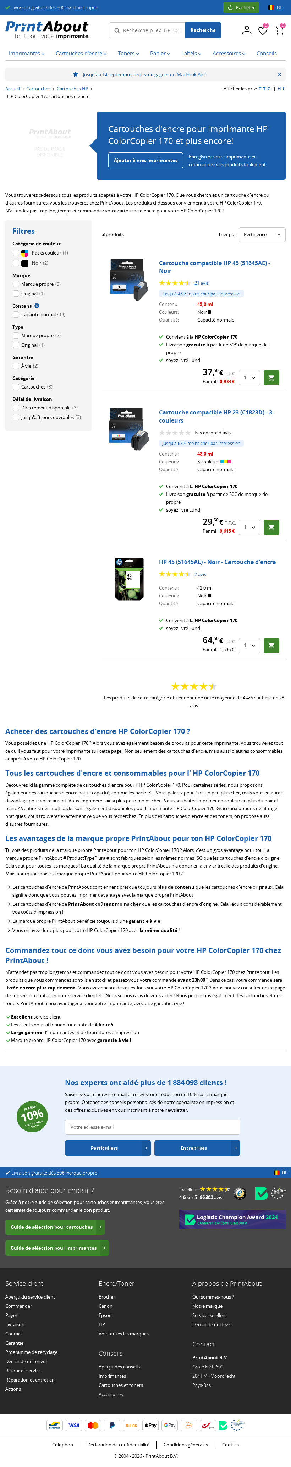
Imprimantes (112, 1376)
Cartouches (38, 88)
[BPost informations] (208, 1425)
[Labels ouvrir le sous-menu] (201, 54)
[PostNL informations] (189, 1425)
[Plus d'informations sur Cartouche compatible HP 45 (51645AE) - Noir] (129, 280)
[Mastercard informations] (93, 1425)
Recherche (203, 30)
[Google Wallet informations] (169, 1425)
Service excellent (209, 1315)
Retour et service (23, 1370)
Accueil (12, 88)
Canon (105, 1306)
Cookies (230, 1444)
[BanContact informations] (54, 1425)
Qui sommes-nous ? (213, 1297)
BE (279, 7)
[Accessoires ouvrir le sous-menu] (245, 54)
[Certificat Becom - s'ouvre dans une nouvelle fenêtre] (261, 1193)
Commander (18, 1306)
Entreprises (194, 1148)
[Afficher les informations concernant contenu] (36, 305)
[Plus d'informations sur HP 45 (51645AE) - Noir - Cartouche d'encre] (129, 579)
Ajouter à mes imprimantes (145, 160)
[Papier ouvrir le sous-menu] (170, 54)
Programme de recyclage (31, 1352)
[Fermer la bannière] (279, 74)
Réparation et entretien (30, 1380)
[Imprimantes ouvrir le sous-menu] (44, 54)
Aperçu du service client (30, 1297)
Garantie (14, 1343)
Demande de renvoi (26, 1361)
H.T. (282, 89)
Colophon (62, 1444)
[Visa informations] (74, 1425)
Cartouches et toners (121, 1385)
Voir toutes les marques (124, 1334)
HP (102, 1324)
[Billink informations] (131, 1425)
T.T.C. (265, 89)
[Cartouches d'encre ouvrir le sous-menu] (106, 54)
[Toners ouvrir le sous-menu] (138, 54)
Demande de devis (211, 1324)
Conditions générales (186, 1444)
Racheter (245, 7)
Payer (11, 1315)
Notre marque (207, 1306)
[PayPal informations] (112, 1425)
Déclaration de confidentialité (118, 1444)
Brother (107, 1297)
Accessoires (111, 1394)
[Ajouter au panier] (271, 377)
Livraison (14, 1324)
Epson (105, 1315)
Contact (13, 1334)
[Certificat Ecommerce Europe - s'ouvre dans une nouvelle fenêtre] (278, 1193)
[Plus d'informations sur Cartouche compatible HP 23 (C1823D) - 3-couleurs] (129, 429)
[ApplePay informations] (150, 1425)
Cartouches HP (72, 88)
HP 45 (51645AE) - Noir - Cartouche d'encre (217, 562)
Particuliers (104, 1148)
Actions (13, 1389)
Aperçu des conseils (119, 1366)
